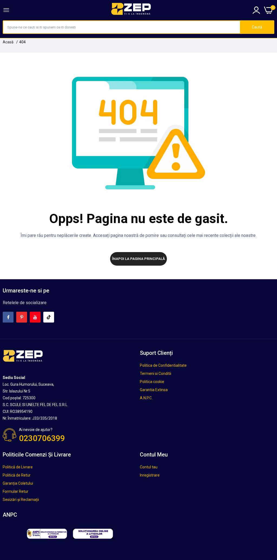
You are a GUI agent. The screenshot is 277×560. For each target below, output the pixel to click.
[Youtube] (35, 317)
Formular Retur (15, 491)
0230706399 (42, 438)
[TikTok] (48, 317)
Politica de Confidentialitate (163, 365)
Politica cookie (152, 381)
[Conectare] (256, 10)
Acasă (8, 42)
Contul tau (148, 467)
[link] (266, 515)
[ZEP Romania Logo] (131, 10)
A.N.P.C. (146, 398)
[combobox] (122, 27)
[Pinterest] (21, 317)
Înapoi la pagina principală (138, 259)
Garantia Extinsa (154, 390)
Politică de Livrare (18, 467)
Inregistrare (150, 475)
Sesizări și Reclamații (21, 499)
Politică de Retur (17, 475)
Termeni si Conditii (155, 373)
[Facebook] (8, 317)
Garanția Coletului (18, 483)
